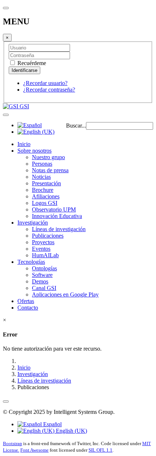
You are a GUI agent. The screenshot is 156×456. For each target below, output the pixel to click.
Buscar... (76, 125)
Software (42, 275)
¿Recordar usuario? (45, 83)
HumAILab (45, 255)
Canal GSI (44, 288)
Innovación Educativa (57, 216)
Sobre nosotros (34, 151)
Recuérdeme (31, 63)
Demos (40, 281)
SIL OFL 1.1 (100, 450)
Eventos (41, 249)
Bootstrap (12, 443)
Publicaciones (47, 236)
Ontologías (44, 268)
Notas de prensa (50, 170)
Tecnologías (31, 262)
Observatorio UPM (54, 209)
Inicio (23, 144)
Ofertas (25, 301)
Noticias (41, 177)
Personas (42, 164)
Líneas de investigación (59, 229)
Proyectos (43, 242)
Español (52, 424)
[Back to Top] (6, 401)
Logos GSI (44, 203)
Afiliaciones (45, 196)
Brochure (42, 190)
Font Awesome (34, 450)
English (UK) (70, 431)
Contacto (27, 307)
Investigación (32, 222)
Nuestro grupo (48, 157)
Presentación (46, 183)
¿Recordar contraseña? (49, 89)
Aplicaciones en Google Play (65, 294)
